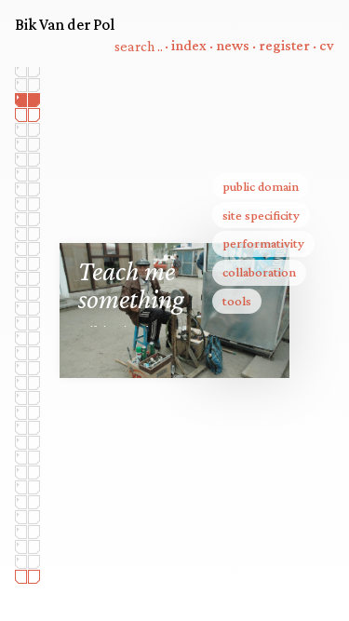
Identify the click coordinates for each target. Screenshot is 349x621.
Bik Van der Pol (64, 24)
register (284, 46)
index (189, 46)
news (232, 46)
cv (326, 46)
